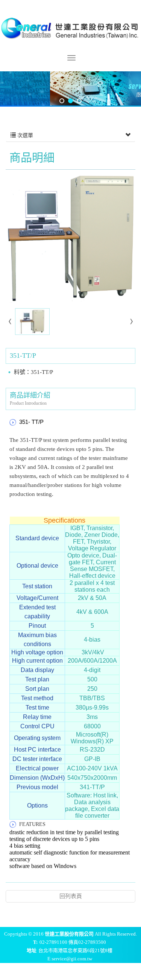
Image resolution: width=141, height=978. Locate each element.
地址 (31, 950)
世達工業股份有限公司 (70, 27)
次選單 (24, 135)
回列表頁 (70, 896)
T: (35, 942)
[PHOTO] (70, 238)
